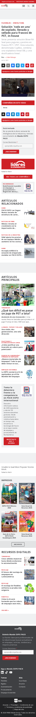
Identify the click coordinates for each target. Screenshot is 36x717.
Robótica (5, 597)
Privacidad (14, 705)
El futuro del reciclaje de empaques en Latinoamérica (11, 574)
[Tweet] (22, 65)
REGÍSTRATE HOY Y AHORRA (11, 441)
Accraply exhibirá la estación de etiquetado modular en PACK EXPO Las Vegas (11, 253)
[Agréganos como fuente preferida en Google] (32, 65)
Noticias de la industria (10, 235)
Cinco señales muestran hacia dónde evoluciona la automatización (11, 561)
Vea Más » (5, 610)
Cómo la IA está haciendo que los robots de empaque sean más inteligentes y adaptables (11, 601)
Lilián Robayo (11, 57)
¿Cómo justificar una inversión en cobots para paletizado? (12, 347)
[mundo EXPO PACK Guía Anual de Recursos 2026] (27, 493)
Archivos (18, 544)
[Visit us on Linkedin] (2, 672)
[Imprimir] (3, 65)
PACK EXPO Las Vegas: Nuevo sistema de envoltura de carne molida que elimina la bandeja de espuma (11, 212)
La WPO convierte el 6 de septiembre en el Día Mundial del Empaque (12, 374)
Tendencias (5, 308)
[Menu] (33, 6)
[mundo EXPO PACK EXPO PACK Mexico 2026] (9, 493)
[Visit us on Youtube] (10, 672)
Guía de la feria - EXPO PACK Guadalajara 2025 (9, 536)
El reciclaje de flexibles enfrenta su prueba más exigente (11, 588)
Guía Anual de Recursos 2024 (27, 535)
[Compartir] (13, 65)
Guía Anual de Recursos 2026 (27, 507)
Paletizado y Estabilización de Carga (10, 342)
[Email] (8, 65)
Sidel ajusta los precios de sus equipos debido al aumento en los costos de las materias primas (11, 239)
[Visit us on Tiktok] (6, 672)
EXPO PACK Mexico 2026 (9, 507)
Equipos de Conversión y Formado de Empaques (10, 356)
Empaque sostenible (9, 370)
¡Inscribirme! (11, 152)
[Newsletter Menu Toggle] (23, 6)
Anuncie (5, 705)
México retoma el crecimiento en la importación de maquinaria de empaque (11, 226)
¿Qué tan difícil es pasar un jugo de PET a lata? (17, 312)
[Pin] (27, 65)
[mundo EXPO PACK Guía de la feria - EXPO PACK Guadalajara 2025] (9, 521)
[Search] (28, 6)
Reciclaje (4, 570)
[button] (18, 87)
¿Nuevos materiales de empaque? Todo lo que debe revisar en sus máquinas (11, 361)
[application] (18, 87)
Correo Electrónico (10, 142)
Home (3, 208)
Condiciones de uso (26, 705)
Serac (5, 108)
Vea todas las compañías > (18, 177)
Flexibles (6, 23)
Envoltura (18, 23)
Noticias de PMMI (7, 221)
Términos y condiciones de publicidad (19, 707)
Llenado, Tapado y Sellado (11, 327)
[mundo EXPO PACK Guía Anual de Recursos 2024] (27, 521)
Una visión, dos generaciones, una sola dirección (11, 331)
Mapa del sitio (19, 709)
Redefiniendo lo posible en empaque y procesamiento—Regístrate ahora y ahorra (12, 189)
